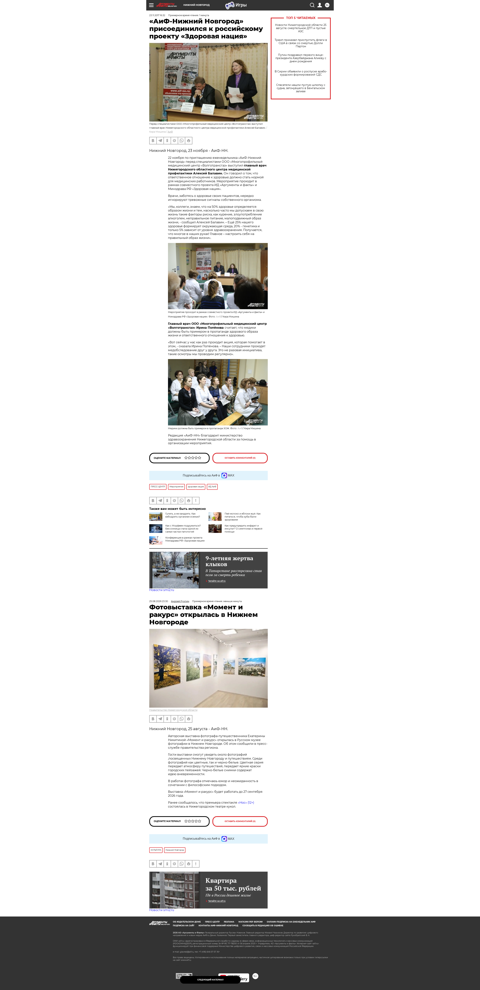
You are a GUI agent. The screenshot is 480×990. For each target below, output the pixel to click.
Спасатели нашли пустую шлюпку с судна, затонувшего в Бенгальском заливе (300, 88)
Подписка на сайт (183, 925)
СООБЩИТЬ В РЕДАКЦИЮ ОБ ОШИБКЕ (262, 925)
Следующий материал (210, 980)
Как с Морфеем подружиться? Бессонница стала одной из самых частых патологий (183, 528)
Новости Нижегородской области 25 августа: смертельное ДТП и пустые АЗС (300, 28)
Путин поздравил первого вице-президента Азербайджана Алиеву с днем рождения (300, 58)
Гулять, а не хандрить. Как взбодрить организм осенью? (182, 515)
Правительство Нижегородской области (173, 710)
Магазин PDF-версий (250, 922)
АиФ (170, 131)
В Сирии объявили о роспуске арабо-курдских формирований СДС (301, 73)
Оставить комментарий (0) (240, 458)
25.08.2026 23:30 (158, 601)
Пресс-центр (212, 922)
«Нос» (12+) (245, 802)
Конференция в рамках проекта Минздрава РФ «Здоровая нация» (185, 539)
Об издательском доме (187, 922)
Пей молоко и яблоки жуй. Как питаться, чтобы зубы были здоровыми (243, 516)
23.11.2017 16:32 (157, 15)
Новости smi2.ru (161, 590)
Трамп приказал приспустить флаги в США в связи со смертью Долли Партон (301, 43)
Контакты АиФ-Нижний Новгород (218, 925)
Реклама (229, 922)
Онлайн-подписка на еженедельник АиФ (291, 922)
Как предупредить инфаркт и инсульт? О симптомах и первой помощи (243, 528)
